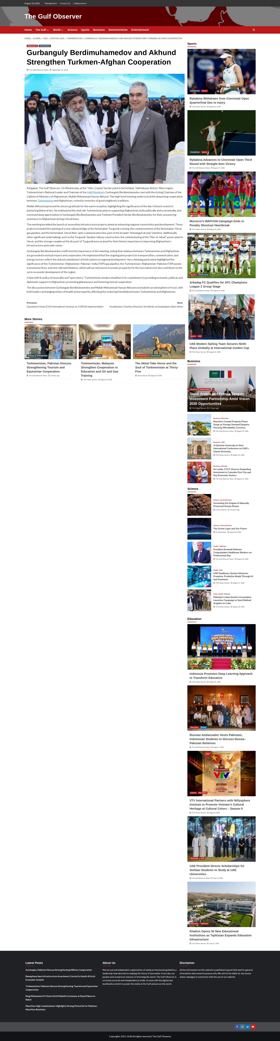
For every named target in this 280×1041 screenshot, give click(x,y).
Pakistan (31, 356)
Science (72, 29)
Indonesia (204, 666)
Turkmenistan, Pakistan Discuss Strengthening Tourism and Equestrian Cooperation (49, 367)
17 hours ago (214, 408)
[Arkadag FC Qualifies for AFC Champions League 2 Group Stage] (221, 255)
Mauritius (224, 418)
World (57, 29)
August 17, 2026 (219, 168)
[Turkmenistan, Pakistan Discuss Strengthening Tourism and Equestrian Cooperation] (50, 341)
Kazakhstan (195, 91)
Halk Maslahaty (95, 192)
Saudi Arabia (205, 389)
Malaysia (85, 356)
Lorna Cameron (221, 510)
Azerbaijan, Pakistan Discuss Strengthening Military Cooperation (59, 970)
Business (99, 29)
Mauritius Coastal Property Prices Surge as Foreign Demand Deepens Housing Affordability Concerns (231, 424)
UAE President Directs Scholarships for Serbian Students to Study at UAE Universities (217, 870)
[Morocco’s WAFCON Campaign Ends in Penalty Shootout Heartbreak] (221, 194)
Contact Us (65, 3)
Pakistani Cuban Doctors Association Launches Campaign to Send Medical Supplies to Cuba (232, 600)
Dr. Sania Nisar (221, 532)
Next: (146, 305)
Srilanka (224, 466)
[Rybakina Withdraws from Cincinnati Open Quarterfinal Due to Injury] (221, 71)
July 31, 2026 (218, 878)
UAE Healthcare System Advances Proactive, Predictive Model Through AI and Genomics (233, 576)
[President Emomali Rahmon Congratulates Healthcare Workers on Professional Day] (199, 552)
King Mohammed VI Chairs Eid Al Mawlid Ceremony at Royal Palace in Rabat (60, 998)
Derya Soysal (142, 375)
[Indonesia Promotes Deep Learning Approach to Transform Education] (221, 647)
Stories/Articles (118, 29)
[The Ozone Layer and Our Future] (199, 529)
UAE (199, 336)
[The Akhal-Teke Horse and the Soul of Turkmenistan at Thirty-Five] (159, 341)
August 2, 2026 (214, 813)
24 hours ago (234, 510)
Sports (85, 29)
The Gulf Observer (53, 16)
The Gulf (40, 29)
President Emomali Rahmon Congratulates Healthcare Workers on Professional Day (232, 552)
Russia (203, 727)
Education (194, 666)
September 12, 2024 (60, 70)
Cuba (215, 594)
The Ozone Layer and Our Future (230, 528)
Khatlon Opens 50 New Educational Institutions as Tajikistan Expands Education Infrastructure (221, 935)
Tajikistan (222, 546)
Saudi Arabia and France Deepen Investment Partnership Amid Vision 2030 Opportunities (220, 399)
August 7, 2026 (218, 747)
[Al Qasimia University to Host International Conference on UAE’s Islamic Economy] (199, 448)
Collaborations (79, 3)
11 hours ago (55, 375)
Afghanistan (32, 46)
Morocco (193, 213)
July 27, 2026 (214, 943)
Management (51, 3)
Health (215, 546)
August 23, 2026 (106, 380)
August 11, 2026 (214, 682)
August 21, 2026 (215, 107)
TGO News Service (90, 380)
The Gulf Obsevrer (161, 1036)
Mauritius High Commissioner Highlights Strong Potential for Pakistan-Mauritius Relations (62, 1008)
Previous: (65, 305)
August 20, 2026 (242, 431)
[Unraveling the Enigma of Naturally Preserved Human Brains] (199, 505)
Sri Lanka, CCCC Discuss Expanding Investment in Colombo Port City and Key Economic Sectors (232, 472)
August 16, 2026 (215, 229)
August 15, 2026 (219, 290)
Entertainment (140, 29)
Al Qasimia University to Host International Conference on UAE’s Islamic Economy (231, 448)
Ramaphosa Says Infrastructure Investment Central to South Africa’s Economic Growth (60, 978)
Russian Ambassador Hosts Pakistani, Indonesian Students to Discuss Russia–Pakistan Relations (218, 739)
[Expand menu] (47, 30)
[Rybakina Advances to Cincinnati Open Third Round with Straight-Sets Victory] (221, 133)
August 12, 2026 (242, 479)
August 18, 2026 (242, 559)
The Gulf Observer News (39, 70)
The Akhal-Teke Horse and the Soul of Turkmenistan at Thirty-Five (156, 367)
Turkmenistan (45, 46)
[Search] (254, 29)
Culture (193, 793)
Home (28, 29)
